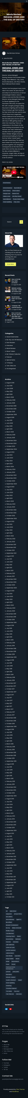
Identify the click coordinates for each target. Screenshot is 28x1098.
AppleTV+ (19, 919)
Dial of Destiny (6, 190)
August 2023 (10, 487)
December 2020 (11, 579)
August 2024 (10, 452)
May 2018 (9, 669)
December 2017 (11, 683)
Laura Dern (17, 956)
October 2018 (11, 654)
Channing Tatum (10, 936)
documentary (9, 939)
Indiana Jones (6, 196)
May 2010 (9, 894)
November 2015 (11, 755)
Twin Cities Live (11, 366)
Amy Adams (9, 916)
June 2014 (10, 804)
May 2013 (9, 842)
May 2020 (9, 599)
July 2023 (9, 490)
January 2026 (11, 403)
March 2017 (10, 709)
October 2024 (11, 446)
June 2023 (10, 492)
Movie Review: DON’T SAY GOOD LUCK (17, 298)
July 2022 (9, 524)
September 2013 (11, 830)
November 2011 (11, 879)
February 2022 (11, 539)
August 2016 (10, 729)
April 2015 (9, 775)
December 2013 (11, 822)
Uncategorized (11, 368)
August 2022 (10, 521)
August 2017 (10, 695)
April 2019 (9, 637)
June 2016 (10, 735)
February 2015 (11, 781)
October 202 (10, 897)
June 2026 (10, 388)
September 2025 (12, 414)
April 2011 (9, 891)
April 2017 (9, 706)
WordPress (15, 1091)
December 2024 (12, 440)
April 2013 (9, 845)
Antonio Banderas (7, 188)
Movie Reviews (6, 182)
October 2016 (11, 723)
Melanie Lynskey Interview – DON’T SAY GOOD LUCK (17, 289)
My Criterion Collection (13, 354)
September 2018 (11, 657)
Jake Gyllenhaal (10, 944)
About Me (6, 1045)
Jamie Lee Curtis (10, 947)
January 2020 (11, 611)
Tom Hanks (9, 991)
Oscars (13, 964)
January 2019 (11, 645)
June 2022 (10, 527)
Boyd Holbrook (17, 188)
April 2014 (9, 810)
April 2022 (9, 533)
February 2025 (11, 435)
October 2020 (11, 585)
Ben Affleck (9, 922)
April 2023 (9, 498)
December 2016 (11, 718)
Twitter (6, 1067)
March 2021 (10, 570)
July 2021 (9, 559)
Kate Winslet (9, 956)
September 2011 (11, 882)
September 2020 (12, 588)
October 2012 (11, 862)
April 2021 (9, 568)
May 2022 (9, 530)
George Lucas (6, 193)
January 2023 (11, 507)
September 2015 (11, 761)
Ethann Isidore (16, 190)
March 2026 (10, 397)
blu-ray (8, 928)
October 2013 (11, 827)
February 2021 (11, 573)
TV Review (10, 363)
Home (5, 1053)
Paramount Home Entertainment (10, 968)
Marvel (17, 958)
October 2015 (11, 758)
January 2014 (11, 819)
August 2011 (10, 885)
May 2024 (10, 461)
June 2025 (10, 423)
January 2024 (11, 472)
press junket (16, 971)
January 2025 (11, 438)
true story (16, 991)
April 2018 (9, 672)
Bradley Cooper (10, 930)
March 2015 (10, 778)
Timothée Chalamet (11, 988)
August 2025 (10, 417)
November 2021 (11, 547)
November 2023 (11, 478)
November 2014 (11, 790)
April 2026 (9, 394)
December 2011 (11, 877)
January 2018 (11, 680)
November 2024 (11, 443)
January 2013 (11, 853)
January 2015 (11, 784)
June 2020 (10, 596)
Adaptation (9, 914)
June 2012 (9, 871)
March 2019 (10, 640)
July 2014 (9, 802)
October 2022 (11, 515)
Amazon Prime (18, 914)
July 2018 (9, 663)
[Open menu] (26, 1)
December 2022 (11, 510)
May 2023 (9, 495)
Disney (19, 936)
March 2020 (10, 605)
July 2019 (9, 628)
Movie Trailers (11, 351)
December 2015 (11, 752)
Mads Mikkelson (7, 199)
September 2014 (12, 796)
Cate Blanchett (10, 933)
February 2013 (11, 851)
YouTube (6, 1063)
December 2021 (11, 544)
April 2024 (10, 464)
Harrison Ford (15, 193)
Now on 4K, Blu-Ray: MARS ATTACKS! (16, 281)
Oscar (7, 964)
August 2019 (10, 625)
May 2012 (9, 874)
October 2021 (11, 550)
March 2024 (10, 466)
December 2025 (11, 406)
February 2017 (11, 712)
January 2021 (11, 576)
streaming (8, 985)
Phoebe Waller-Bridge (18, 199)
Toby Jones (17, 202)
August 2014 (10, 799)
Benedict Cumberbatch (12, 925)
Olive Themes (20, 1089)
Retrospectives (8, 1049)
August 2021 (10, 556)
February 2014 (11, 816)
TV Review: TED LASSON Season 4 (17, 306)
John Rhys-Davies (16, 196)
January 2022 (11, 541)
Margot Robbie (9, 958)
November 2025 (11, 409)
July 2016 (9, 732)
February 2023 (11, 504)
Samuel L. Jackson (10, 977)
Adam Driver (13, 911)
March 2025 (10, 432)
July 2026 (9, 386)
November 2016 (11, 721)
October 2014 (11, 793)
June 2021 (9, 562)
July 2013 (9, 836)
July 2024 (9, 455)
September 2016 (11, 726)
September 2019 (11, 622)
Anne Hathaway (10, 919)
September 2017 (11, 692)
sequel (20, 980)
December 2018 (11, 648)
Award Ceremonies (12, 337)
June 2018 (10, 666)
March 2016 (10, 744)
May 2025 (9, 426)
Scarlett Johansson (11, 980)
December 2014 (11, 787)
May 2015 (9, 773)
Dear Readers (11, 342)
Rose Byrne (9, 974)
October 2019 (11, 619)
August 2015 (10, 764)
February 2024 (11, 469)
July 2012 (9, 868)
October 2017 (11, 689)
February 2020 (11, 608)
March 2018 (10, 674)
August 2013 (10, 833)
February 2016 (11, 747)
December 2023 (11, 475)
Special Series (11, 360)
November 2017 (11, 686)
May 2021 (9, 565)
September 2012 (11, 865)
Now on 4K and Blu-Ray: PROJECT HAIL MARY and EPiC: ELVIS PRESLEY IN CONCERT (14, 316)
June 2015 (9, 770)
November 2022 (11, 513)
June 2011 (9, 888)
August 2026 (10, 383)
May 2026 (9, 391)
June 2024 (10, 458)
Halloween (18, 939)
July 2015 (9, 767)
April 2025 (9, 429)
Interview (8, 942)
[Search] (21, 222)
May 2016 (9, 738)
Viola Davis (18, 994)
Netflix (7, 961)
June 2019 (10, 631)
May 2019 (9, 634)
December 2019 (11, 614)
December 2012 (11, 856)
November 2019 (11, 617)
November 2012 (11, 859)
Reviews (6, 1047)
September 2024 (12, 449)
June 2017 (9, 700)
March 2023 (10, 501)
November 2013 (11, 825)
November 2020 (11, 582)
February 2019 (11, 643)
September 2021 (11, 553)
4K (6, 911)
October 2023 (11, 481)
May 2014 (9, 807)
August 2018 (10, 660)
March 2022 (10, 536)
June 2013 (10, 839)
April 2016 (9, 741)
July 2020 (9, 594)
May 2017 (9, 703)
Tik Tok (6, 1069)
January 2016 (11, 749)
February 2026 (11, 400)
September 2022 (12, 518)
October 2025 (11, 411)
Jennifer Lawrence (10, 950)
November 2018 (11, 651)
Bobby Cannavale (16, 928)
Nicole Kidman (15, 961)
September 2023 (12, 484)
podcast (8, 971)
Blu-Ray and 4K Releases (14, 340)
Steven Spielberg (7, 202)
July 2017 (9, 698)
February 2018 (11, 677)
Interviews (10, 345)
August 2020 (10, 591)
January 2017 (11, 715)
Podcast (9, 357)
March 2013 (10, 848)
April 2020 (9, 602)
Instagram (7, 1065)
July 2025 (9, 420)
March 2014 (10, 813)
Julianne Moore (10, 953)
